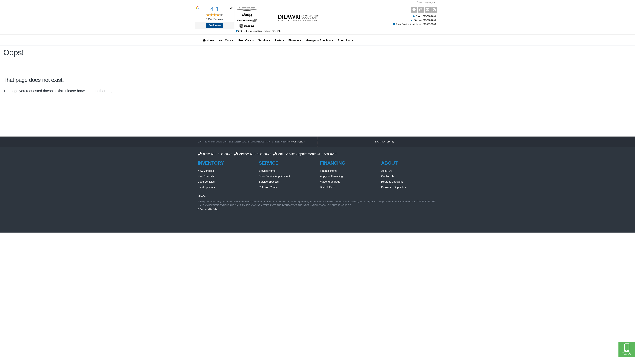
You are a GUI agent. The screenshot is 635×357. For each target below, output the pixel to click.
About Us (386, 170)
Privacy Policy (296, 141)
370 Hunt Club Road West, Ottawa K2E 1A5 (259, 31)
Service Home (267, 170)
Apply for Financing (331, 176)
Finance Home (328, 170)
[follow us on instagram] (421, 10)
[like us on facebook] (414, 10)
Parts (278, 40)
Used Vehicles (206, 181)
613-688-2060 (221, 154)
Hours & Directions (392, 181)
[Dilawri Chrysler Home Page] (277, 17)
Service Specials (269, 181)
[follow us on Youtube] (428, 10)
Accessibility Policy (209, 209)
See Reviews (215, 25)
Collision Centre (268, 187)
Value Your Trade (330, 181)
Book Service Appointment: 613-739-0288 (415, 24)
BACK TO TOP (382, 141)
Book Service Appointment (274, 176)
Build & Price (327, 187)
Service (263, 40)
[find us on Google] (434, 10)
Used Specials (206, 187)
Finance (293, 40)
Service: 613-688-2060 (424, 20)
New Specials (206, 176)
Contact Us (387, 176)
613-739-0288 (327, 154)
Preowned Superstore (394, 187)
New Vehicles (206, 170)
